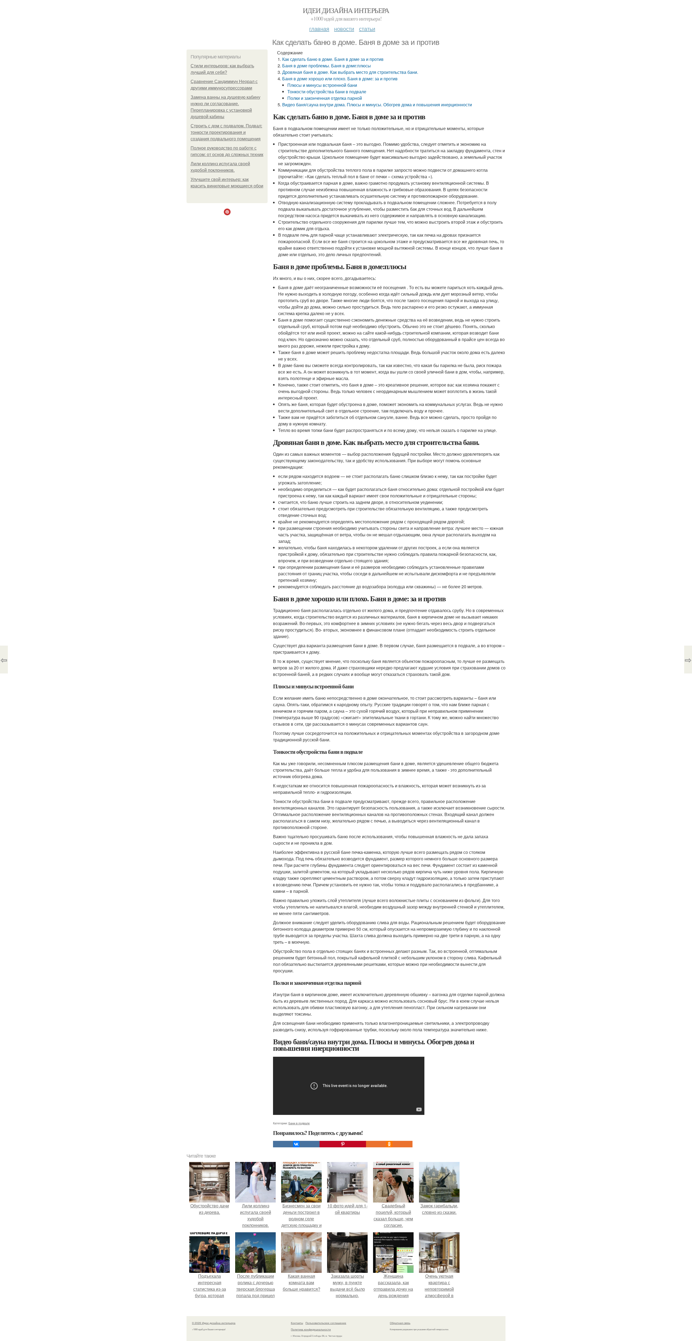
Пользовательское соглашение (325, 1323)
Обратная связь (400, 1323)
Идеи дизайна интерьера (346, 10)
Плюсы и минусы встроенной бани (322, 85)
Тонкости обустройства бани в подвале (326, 91)
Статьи (367, 28)
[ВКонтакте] (296, 1144)
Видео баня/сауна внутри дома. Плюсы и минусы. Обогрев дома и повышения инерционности (377, 104)
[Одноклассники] (389, 1144)
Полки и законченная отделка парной (324, 98)
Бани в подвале (299, 1123)
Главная (319, 28)
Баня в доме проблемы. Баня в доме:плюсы (326, 65)
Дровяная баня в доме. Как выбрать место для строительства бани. (350, 72)
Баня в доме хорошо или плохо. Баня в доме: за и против (340, 78)
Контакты (297, 1323)
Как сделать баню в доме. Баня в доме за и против (333, 59)
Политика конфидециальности (311, 1329)
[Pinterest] (343, 1144)
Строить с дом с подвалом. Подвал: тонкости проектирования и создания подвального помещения (226, 132)
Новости (344, 28)
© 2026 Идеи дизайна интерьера (213, 1323)
